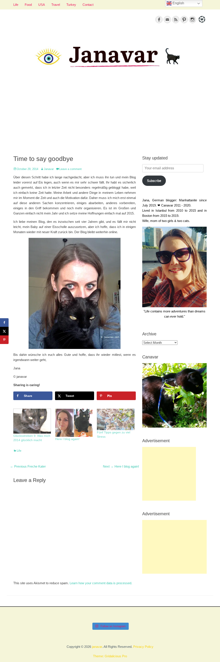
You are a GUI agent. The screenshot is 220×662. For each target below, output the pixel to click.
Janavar (49, 169)
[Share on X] (4, 331)
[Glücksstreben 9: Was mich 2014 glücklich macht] (32, 421)
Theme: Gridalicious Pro (110, 656)
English (178, 3)
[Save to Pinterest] (4, 339)
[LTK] (201, 23)
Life (15, 4)
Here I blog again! (67, 439)
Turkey (71, 4)
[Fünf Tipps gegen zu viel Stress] (115, 419)
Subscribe (154, 180)
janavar (97, 646)
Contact (87, 4)
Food (28, 4)
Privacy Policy (143, 646)
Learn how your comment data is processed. (101, 583)
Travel (55, 4)
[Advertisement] (110, 116)
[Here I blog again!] (74, 423)
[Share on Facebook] (4, 322)
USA (41, 4)
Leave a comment (70, 169)
